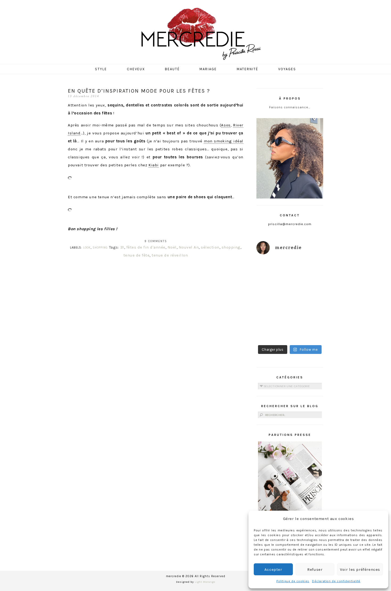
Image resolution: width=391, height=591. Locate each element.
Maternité (247, 69)
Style (101, 69)
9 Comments (155, 241)
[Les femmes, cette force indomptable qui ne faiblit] (307, 270)
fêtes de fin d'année (145, 247)
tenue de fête (136, 255)
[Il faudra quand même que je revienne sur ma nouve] (307, 311)
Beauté (172, 69)
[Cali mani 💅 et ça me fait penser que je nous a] (307, 331)
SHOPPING (100, 247)
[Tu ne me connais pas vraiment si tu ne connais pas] (272, 311)
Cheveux (136, 69)
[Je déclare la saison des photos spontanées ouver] (272, 331)
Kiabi (153, 165)
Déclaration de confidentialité (336, 581)
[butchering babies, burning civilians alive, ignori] (272, 290)
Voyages (287, 69)
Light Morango (205, 582)
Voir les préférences (360, 569)
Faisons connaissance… (289, 107)
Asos (225, 125)
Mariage (208, 69)
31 (122, 247)
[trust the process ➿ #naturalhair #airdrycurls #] (272, 270)
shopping (231, 247)
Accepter (273, 569)
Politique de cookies (292, 581)
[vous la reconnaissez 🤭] (307, 290)
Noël (172, 247)
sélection (210, 247)
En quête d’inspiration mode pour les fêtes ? (139, 91)
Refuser (314, 569)
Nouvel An (189, 247)
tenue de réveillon (170, 255)
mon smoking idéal (223, 141)
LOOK (87, 247)
